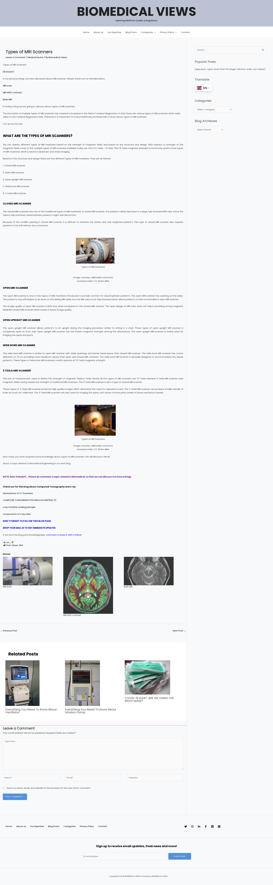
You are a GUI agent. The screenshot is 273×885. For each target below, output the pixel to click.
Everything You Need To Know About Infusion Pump (90, 710)
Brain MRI (7, 99)
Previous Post (8, 630)
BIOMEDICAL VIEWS (136, 11)
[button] (154, 32)
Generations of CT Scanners (18, 493)
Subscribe (180, 856)
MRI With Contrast (12, 92)
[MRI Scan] (31, 571)
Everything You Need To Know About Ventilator (31, 710)
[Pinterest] (219, 826)
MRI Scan (7, 586)
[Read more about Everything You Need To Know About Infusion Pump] (82, 682)
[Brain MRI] (152, 571)
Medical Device (36, 57)
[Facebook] (205, 826)
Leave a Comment (16, 57)
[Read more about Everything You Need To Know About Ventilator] (22, 682)
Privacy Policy (167, 32)
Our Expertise (114, 32)
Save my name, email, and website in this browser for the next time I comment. (49, 787)
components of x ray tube (17, 514)
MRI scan (7, 85)
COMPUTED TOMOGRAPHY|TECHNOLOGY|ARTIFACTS (29, 500)
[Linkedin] (199, 826)
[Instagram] (192, 826)
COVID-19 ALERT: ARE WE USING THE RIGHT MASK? (149, 699)
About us (98, 32)
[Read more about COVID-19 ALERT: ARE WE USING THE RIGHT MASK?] (147, 677)
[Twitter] (185, 826)
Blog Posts (131, 32)
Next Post (179, 630)
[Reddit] (212, 826)
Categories (147, 32)
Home (86, 32)
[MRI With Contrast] (92, 585)
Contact (185, 32)
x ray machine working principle (19, 507)
